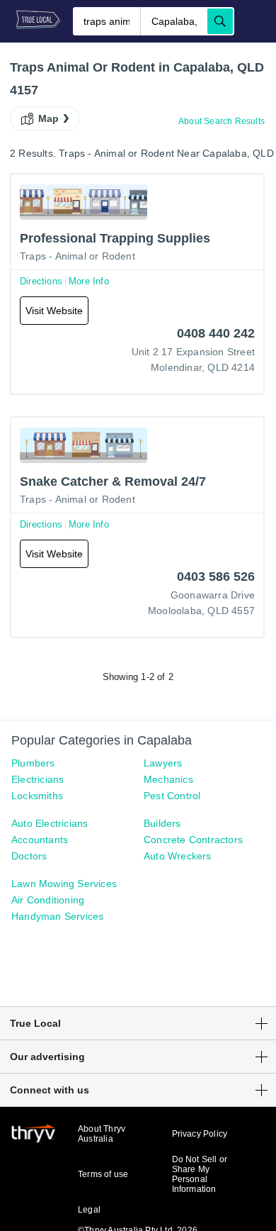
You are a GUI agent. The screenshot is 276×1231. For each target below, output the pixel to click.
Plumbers (33, 763)
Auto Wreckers (178, 856)
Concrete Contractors (193, 839)
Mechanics (168, 779)
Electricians (37, 779)
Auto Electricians (49, 823)
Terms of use (103, 1174)
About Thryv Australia (101, 1134)
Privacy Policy (200, 1134)
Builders (162, 823)
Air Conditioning (47, 900)
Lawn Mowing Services (64, 883)
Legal (89, 1210)
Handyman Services (57, 916)
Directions (41, 281)
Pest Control (172, 795)
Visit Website (54, 310)
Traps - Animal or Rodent (77, 256)
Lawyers (163, 763)
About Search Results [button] (221, 121)
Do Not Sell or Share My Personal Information (200, 1174)
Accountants (39, 839)
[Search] (220, 21)
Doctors (29, 856)
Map (48, 118)
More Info (89, 281)
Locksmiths (37, 795)
